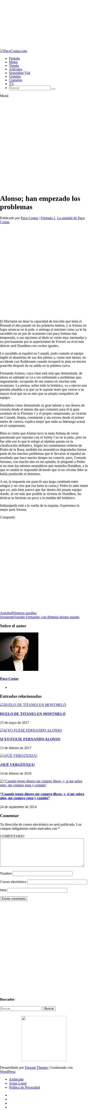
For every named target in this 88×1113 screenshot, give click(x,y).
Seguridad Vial (19, 73)
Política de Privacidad (24, 1087)
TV (11, 84)
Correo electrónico (13, 882)
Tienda (14, 65)
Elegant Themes (36, 1067)
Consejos (15, 80)
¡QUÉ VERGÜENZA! (17, 765)
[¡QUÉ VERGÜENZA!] (18, 755)
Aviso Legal (17, 1083)
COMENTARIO (12, 836)
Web (3, 890)
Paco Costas (29, 218)
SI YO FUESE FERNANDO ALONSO (30, 739)
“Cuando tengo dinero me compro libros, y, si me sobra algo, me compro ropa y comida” (42, 796)
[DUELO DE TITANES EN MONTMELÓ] (33, 705)
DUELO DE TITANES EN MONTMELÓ (32, 714)
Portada (14, 58)
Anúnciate (16, 1079)
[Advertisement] (44, 24)
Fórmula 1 (48, 218)
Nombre (6, 873)
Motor (13, 62)
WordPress (7, 1071)
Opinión (15, 76)
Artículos (15, 69)
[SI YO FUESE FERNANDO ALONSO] (31, 730)
